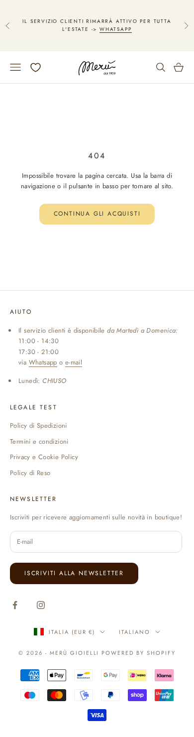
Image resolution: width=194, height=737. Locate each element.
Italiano (134, 632)
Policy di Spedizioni (38, 425)
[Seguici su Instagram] (41, 605)
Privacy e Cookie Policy (44, 457)
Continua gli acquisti (97, 213)
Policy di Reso (30, 473)
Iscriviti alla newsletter (74, 573)
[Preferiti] (35, 67)
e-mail (73, 362)
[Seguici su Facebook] (15, 605)
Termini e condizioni (39, 441)
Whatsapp (115, 29)
